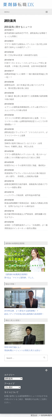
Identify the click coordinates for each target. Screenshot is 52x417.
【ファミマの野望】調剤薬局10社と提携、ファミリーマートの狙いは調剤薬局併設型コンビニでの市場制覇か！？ (26, 121)
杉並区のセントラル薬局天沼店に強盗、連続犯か (25, 165)
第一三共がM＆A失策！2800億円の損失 (21, 55)
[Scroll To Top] (46, 370)
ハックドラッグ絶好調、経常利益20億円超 (22, 195)
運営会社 (34, 415)
